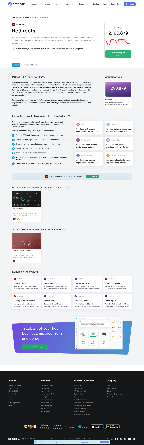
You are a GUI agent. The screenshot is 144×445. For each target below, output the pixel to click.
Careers (109, 391)
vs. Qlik (43, 409)
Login (105, 4)
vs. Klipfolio (45, 397)
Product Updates (80, 409)
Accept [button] (105, 442)
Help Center (78, 388)
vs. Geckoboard (46, 403)
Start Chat (77, 385)
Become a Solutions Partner (84, 403)
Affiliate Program (79, 411)
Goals (10, 400)
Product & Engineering (114, 394)
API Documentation (80, 391)
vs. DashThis (45, 411)
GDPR (78, 439)
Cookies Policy (87, 439)
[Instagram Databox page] (121, 439)
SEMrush (36, 17)
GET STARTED (92, 176)
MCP (10, 406)
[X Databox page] (125, 439)
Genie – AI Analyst (14, 388)
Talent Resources (113, 397)
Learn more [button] (84, 442)
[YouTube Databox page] (112, 439)
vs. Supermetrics (47, 400)
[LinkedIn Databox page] (108, 439)
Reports (11, 397)
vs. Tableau (45, 388)
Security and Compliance (82, 414)
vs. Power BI (45, 391)
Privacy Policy (69, 439)
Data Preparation (14, 403)
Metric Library (16, 17)
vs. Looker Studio (47, 385)
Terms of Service (57, 439)
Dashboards (12, 394)
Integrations (27, 17)
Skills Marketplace (80, 400)
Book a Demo (116, 4)
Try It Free (130, 4)
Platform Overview (14, 385)
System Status (79, 394)
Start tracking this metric (118, 54)
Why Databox (111, 388)
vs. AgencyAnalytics (48, 394)
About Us (110, 385)
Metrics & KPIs (13, 391)
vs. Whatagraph (46, 406)
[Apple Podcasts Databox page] (134, 439)
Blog (75, 397)
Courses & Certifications (82, 406)
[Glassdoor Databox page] (129, 439)
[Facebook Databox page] (116, 439)
